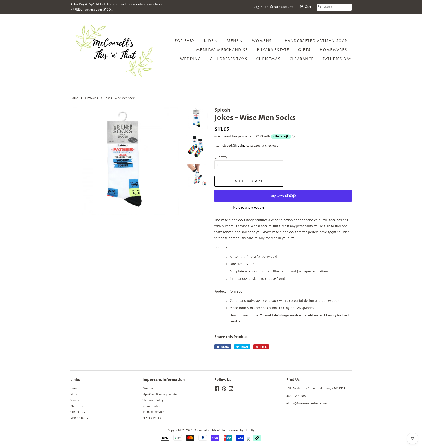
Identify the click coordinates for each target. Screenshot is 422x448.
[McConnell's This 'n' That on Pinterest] (224, 389)
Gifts (304, 50)
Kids (209, 40)
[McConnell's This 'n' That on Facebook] (216, 389)
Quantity (220, 157)
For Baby (185, 40)
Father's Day (337, 59)
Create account (281, 7)
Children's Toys (228, 59)
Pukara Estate (273, 50)
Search (74, 400)
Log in (258, 7)
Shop (73, 394)
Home (74, 98)
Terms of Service (153, 412)
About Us (76, 406)
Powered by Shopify (241, 430)
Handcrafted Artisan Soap (316, 40)
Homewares (333, 50)
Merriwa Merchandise (222, 50)
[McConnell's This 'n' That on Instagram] (231, 389)
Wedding (190, 59)
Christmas (268, 59)
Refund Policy (151, 406)
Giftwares (91, 98)
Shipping (239, 145)
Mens (233, 40)
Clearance (301, 59)
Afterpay (148, 388)
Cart (308, 7)
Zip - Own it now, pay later (160, 394)
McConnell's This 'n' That (210, 430)
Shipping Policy (153, 400)
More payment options (248, 207)
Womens (262, 40)
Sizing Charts (79, 418)
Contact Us (77, 412)
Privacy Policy (151, 418)
